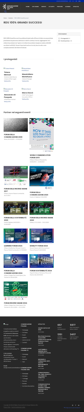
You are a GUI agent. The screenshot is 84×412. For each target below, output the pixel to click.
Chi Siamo (25, 332)
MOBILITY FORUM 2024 (39, 246)
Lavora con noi (26, 340)
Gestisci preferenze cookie (18, 407)
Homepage (25, 330)
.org (79, 1)
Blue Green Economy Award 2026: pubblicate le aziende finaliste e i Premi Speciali (44, 339)
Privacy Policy (7, 407)
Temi (23, 361)
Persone (24, 381)
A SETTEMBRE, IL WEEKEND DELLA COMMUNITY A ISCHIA (44, 351)
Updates (24, 337)
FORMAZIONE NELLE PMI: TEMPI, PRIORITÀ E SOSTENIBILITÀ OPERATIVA (44, 375)
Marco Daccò (27, 93)
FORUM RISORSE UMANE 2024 (15, 303)
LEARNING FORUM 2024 (13, 246)
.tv (76, 1)
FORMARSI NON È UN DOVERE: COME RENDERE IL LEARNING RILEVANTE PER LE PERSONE (44, 387)
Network (24, 359)
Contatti (24, 342)
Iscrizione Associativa (28, 386)
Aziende (10, 18)
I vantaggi (25, 378)
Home (5, 18)
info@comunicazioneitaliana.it (72, 407)
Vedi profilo (7, 81)
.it (70, 1)
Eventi (24, 335)
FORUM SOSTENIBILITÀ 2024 (41, 271)
